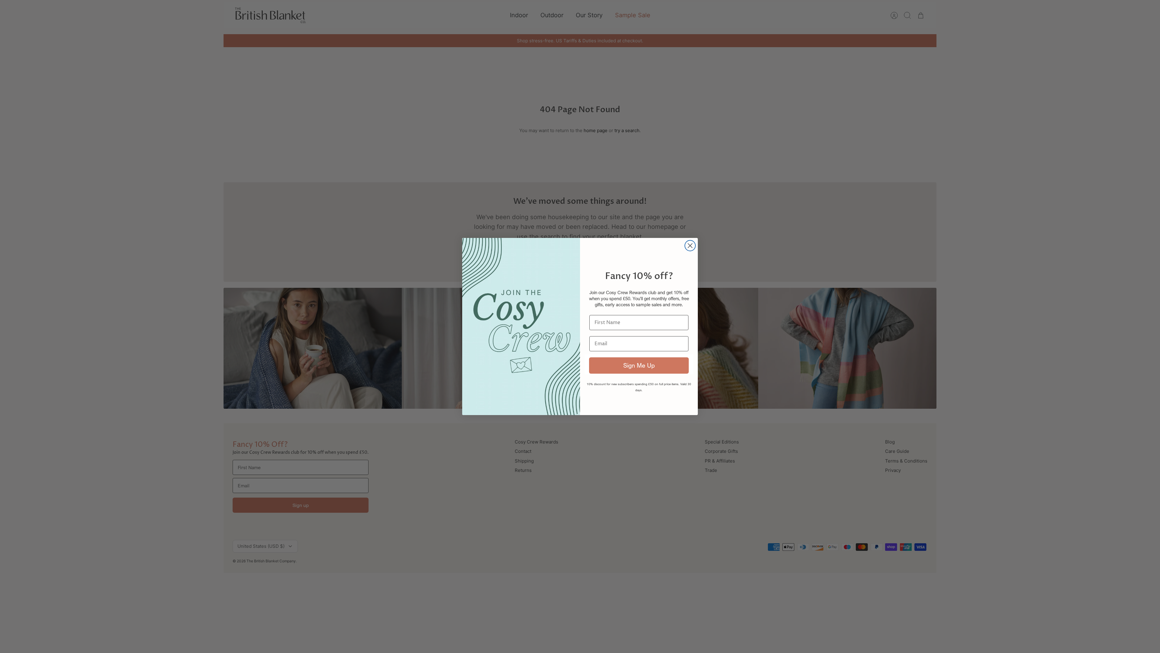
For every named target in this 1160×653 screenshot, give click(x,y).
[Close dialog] (690, 245)
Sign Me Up (639, 365)
